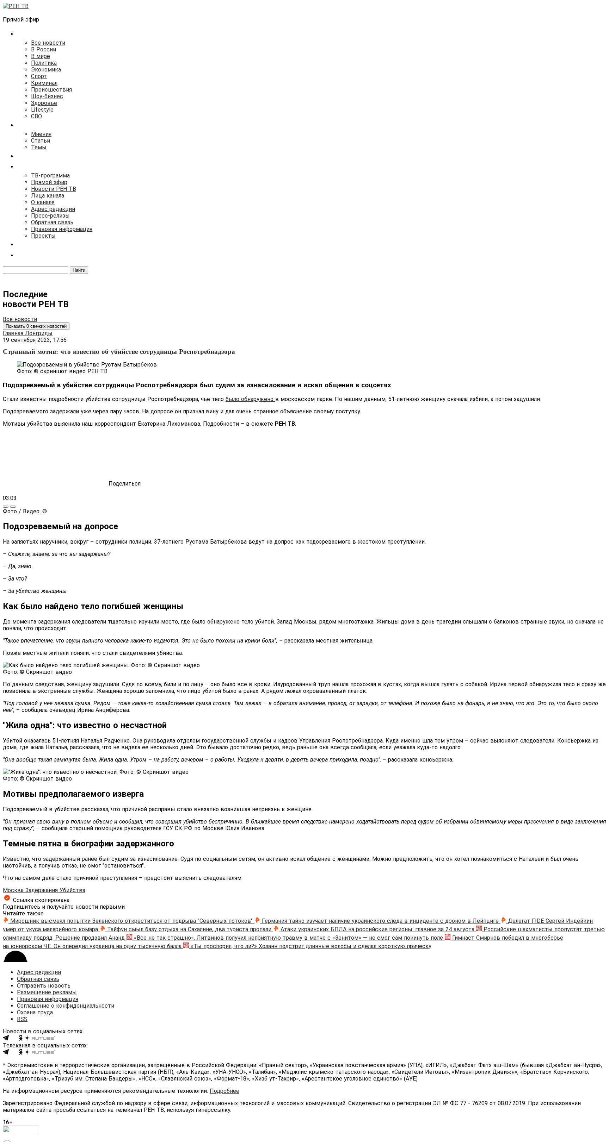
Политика (44, 63)
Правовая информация (61, 229)
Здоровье (44, 103)
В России (43, 49)
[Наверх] (7, 1139)
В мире (40, 56)
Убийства (72, 890)
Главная (14, 333)
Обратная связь (52, 222)
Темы (39, 147)
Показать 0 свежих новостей (36, 326)
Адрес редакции (53, 209)
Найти (79, 270)
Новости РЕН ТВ (53, 189)
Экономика (46, 69)
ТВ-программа (50, 175)
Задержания (42, 890)
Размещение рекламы (47, 992)
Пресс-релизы (50, 215)
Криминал (44, 83)
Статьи (40, 140)
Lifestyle (42, 109)
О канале (43, 202)
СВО (36, 116)
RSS (22, 1019)
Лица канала (47, 195)
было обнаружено (250, 399)
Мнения (41, 134)
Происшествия (51, 89)
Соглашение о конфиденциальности (65, 1005)
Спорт (39, 76)
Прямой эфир (49, 182)
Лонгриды (39, 333)
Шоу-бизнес (47, 96)
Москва (14, 890)
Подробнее (224, 1091)
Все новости (48, 42)
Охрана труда (35, 1012)
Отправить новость (43, 985)
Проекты (43, 235)
